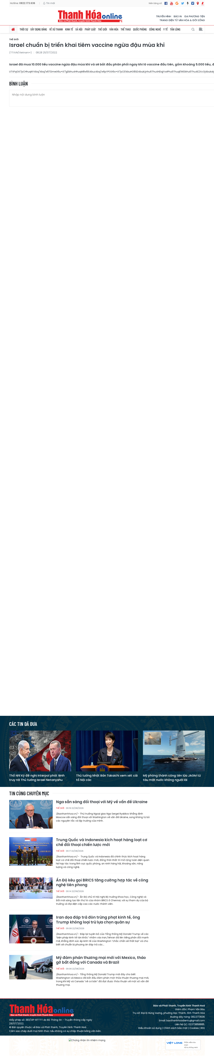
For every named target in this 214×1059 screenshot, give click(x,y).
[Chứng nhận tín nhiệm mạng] (87, 1040)
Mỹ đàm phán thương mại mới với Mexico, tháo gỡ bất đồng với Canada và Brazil (101, 960)
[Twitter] (182, 3)
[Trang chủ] (13, 29)
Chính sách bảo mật (176, 1028)
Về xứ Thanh (56, 29)
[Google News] (177, 3)
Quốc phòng (140, 29)
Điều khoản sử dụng (150, 1028)
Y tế (165, 29)
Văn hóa (113, 29)
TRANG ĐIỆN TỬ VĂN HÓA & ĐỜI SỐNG (182, 20)
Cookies (194, 1028)
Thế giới (102, 29)
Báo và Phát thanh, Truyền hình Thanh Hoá (41, 1010)
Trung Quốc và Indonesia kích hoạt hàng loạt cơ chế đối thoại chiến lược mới (101, 842)
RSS (203, 1028)
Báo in (178, 16)
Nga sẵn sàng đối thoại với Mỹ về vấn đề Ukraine (101, 802)
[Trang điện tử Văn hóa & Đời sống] (192, 3)
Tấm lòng (175, 29)
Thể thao (126, 29)
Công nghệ (155, 29)
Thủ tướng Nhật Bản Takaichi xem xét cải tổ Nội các (107, 777)
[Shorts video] (202, 3)
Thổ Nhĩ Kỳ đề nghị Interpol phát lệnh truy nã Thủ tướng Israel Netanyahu (37, 777)
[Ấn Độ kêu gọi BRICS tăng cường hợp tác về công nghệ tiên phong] (31, 891)
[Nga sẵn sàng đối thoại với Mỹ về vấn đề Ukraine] (31, 814)
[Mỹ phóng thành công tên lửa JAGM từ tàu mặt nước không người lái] (174, 751)
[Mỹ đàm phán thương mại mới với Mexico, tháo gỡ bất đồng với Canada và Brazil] (31, 969)
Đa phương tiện (194, 16)
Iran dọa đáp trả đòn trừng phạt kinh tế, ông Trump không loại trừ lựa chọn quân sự (98, 920)
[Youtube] (171, 3)
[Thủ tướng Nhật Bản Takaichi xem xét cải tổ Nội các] (107, 751)
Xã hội (78, 29)
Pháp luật (90, 29)
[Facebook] (166, 3)
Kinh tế (69, 29)
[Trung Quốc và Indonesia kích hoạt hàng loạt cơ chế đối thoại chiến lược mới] (31, 851)
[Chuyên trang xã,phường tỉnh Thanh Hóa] (198, 3)
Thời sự (24, 29)
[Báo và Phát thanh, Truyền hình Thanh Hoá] (90, 16)
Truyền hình (163, 16)
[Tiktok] (188, 3)
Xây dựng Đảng (38, 29)
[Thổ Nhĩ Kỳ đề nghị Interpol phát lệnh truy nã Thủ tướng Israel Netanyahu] (40, 751)
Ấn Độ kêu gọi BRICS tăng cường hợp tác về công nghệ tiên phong (102, 882)
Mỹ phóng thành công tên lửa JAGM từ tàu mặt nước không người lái (172, 777)
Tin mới (50, 3)
